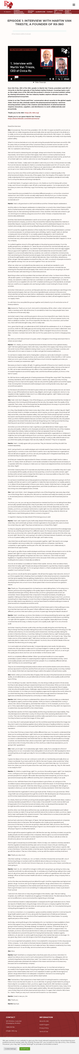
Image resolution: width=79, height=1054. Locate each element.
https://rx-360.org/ (32, 113)
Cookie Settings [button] (10, 1049)
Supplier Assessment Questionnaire (19, 12)
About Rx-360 (44, 1021)
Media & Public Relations (68, 12)
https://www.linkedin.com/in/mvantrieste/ (23, 118)
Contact (49, 12)
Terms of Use (44, 1031)
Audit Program (44, 1024)
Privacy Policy (44, 1028)
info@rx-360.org (11, 1031)
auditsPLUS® (40, 12)
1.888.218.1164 (10, 1027)
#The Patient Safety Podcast (21, 34)
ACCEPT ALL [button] (25, 1049)
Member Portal (31, 11)
